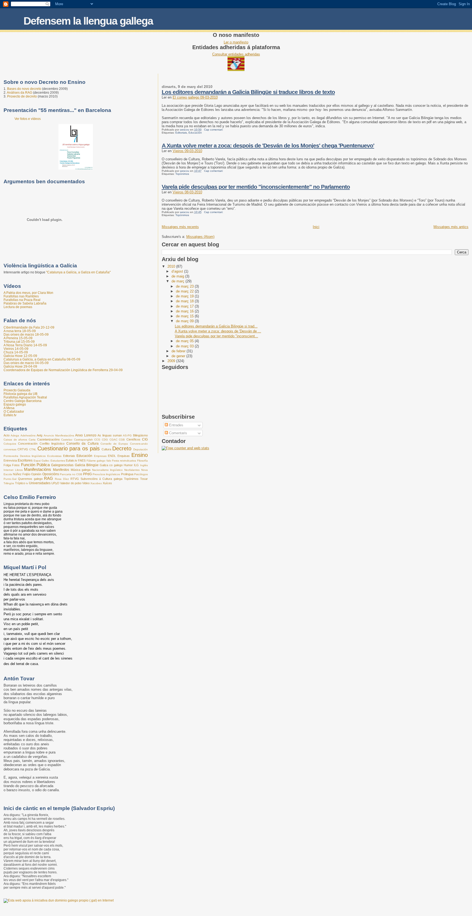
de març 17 (185, 306)
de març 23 (185, 286)
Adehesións (28, 435)
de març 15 (185, 316)
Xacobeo (96, 483)
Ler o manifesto (236, 42)
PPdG (87, 474)
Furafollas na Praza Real (22, 300)
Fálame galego (96, 460)
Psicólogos (141, 474)
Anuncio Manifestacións (59, 435)
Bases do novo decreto (24, 89)
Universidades (40, 483)
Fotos (16, 465)
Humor (128, 465)
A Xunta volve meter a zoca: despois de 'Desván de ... (218, 331)
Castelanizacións (48, 439)
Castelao (66, 439)
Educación (195, 132)
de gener (179, 356)
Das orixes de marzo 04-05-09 (26, 363)
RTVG (74, 478)
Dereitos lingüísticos (33, 455)
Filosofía (142, 460)
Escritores (25, 460)
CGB (122, 439)
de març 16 (185, 311)
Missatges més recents (180, 227)
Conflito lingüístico (52, 443)
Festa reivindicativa (124, 460)
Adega (15, 435)
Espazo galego (15, 404)
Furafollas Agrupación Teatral (25, 397)
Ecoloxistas (54, 455)
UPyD (55, 483)
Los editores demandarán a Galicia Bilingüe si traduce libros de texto (248, 92)
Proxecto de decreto (22, 96)
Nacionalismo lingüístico (107, 469)
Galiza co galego (111, 465)
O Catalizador (14, 411)
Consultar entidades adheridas (236, 54)
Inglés (144, 465)
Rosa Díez (62, 478)
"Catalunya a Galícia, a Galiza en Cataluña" (78, 272)
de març (178, 281)
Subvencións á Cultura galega (101, 478)
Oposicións (50, 474)
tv (27, 483)
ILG (136, 465)
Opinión (36, 474)
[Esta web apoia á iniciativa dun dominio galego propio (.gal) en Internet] (59, 900)
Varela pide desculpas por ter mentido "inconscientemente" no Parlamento (256, 187)
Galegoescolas (62, 465)
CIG (145, 439)
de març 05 (185, 341)
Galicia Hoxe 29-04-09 (20, 366)
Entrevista (10, 460)
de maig (178, 276)
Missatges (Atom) (200, 237)
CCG (97, 439)
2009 (171, 361)
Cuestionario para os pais (68, 448)
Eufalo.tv (10, 415)
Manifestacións (37, 469)
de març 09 (185, 321)
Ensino (139, 455)
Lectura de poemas (18, 307)
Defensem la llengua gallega (88, 21)
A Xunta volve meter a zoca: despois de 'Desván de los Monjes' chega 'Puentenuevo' (268, 145)
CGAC (113, 439)
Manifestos (61, 470)
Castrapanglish (83, 439)
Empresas (100, 455)
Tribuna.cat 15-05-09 (19, 341)
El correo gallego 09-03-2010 (195, 97)
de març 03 (185, 346)
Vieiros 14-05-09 (16, 348)
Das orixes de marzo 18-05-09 (26, 334)
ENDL (112, 455)
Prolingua (127, 474)
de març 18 (185, 301)
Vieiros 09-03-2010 (187, 151)
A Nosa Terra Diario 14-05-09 (25, 345)
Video (86, 483)
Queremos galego (30, 478)
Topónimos (182, 173)
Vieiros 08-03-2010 (187, 192)
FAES (81, 460)
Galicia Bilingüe (87, 465)
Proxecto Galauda (17, 390)
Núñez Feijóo (21, 474)
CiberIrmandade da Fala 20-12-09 (29, 327)
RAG (48, 478)
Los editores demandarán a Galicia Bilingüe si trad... (216, 326)
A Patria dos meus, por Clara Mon (28, 292)
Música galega (81, 469)
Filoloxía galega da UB (20, 393)
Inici (316, 227)
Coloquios (10, 443)
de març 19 (185, 296)
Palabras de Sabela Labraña (25, 303)
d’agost (178, 271)
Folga (7, 465)
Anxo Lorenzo (85, 435)
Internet (8, 469)
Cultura (106, 449)
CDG (105, 439)
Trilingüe (9, 483)
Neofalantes (132, 469)
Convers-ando (139, 443)
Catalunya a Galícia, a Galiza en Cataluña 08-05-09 (42, 359)
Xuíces (107, 483)
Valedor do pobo (70, 483)
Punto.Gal (10, 478)
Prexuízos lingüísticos (106, 474)
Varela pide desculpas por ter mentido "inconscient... (216, 336)
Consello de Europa (114, 443)
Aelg (39, 435)
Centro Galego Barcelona (23, 401)
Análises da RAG (19, 92)
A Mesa (9, 408)
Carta (32, 439)
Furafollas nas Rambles (21, 296)
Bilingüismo (140, 435)
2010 (171, 266)
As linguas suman (110, 435)
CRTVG (22, 449)
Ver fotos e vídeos (27, 119)
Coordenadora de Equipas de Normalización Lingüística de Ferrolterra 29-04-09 (63, 370)
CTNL (32, 449)
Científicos (133, 439)
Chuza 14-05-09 (16, 352)
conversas (10, 449)
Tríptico (20, 483)
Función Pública (35, 465)
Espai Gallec (41, 460)
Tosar (144, 478)
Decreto (121, 448)
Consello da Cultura (82, 443)
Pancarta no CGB (71, 474)
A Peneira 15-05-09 (18, 338)
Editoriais (181, 132)
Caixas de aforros (15, 439)
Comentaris (177, 433)
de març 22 (185, 291)
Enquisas (123, 455)
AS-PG (127, 435)
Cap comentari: (214, 129)
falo (109, 460)
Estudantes (58, 460)
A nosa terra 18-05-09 (20, 331)
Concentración (27, 443)
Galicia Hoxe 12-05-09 (20, 355)
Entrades (175, 425)
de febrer (179, 351)
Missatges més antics (450, 227)
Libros (19, 469)
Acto (7, 435)
